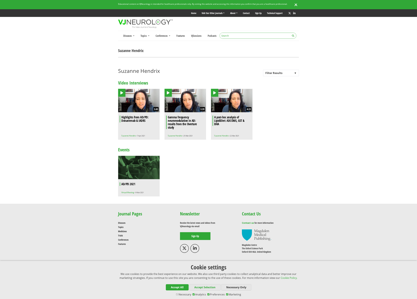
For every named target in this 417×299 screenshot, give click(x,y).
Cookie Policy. (289, 278)
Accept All (177, 287)
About (233, 13)
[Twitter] (290, 13)
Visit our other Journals (212, 13)
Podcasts (212, 36)
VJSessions (196, 36)
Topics (120, 227)
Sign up (258, 13)
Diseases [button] (127, 36)
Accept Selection (205, 287)
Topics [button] (144, 36)
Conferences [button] (162, 36)
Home (193, 13)
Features (180, 36)
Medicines (122, 231)
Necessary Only (236, 287)
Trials (120, 235)
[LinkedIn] (294, 13)
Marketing (235, 294)
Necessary (185, 294)
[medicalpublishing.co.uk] (256, 234)
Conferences (123, 239)
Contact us (248, 222)
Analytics (200, 294)
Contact (246, 13)
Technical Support (275, 13)
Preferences (217, 294)
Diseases (121, 222)
